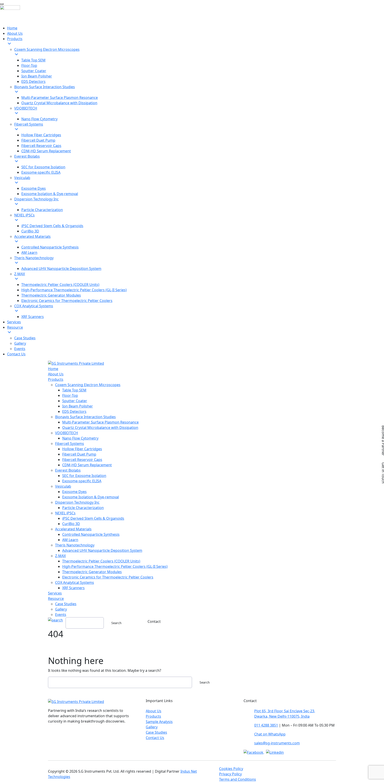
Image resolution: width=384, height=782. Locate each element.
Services (55, 593)
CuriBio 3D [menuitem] (30, 231)
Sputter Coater (74, 400)
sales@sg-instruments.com (277, 743)
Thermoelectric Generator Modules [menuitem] (51, 295)
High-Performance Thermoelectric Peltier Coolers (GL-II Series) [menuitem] (74, 289)
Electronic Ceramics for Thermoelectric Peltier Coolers (107, 577)
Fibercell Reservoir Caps (82, 459)
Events (60, 614)
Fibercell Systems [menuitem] (28, 124)
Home (53, 368)
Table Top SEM (74, 390)
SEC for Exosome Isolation (84, 475)
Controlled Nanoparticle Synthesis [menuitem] (50, 247)
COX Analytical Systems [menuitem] (33, 305)
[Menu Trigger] (2, 4)
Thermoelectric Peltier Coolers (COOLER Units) (101, 561)
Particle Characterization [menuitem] (42, 209)
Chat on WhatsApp (270, 734)
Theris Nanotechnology (74, 545)
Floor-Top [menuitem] (29, 65)
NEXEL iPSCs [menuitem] (24, 215)
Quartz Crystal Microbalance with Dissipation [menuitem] (59, 102)
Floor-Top (70, 395)
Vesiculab (63, 486)
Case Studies (65, 603)
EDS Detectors (74, 411)
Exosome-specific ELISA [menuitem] (40, 172)
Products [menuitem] (14, 38)
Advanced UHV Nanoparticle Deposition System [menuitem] (61, 268)
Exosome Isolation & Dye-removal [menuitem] (49, 193)
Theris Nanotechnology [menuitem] (34, 257)
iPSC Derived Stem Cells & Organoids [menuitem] (52, 225)
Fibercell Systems (69, 443)
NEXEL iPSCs (65, 513)
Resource (56, 598)
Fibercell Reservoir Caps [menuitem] (41, 145)
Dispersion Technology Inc (77, 502)
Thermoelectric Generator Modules (92, 571)
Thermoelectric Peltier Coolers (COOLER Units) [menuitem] (60, 284)
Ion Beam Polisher (77, 406)
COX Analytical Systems (74, 582)
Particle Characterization (83, 507)
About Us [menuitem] (15, 33)
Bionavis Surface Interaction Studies (85, 416)
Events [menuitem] (19, 348)
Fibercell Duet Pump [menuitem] (38, 140)
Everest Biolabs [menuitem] (27, 156)
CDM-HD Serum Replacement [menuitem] (46, 151)
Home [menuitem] (12, 28)
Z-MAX (60, 555)
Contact (154, 621)
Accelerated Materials (73, 529)
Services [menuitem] (14, 322)
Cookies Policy (231, 768)
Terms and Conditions (237, 779)
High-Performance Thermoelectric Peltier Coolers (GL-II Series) (115, 566)
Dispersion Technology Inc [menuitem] (36, 199)
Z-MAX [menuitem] (19, 273)
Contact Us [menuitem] (16, 354)
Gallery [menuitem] (20, 343)
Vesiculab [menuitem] (22, 177)
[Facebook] (254, 751)
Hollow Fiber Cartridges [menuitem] (41, 134)
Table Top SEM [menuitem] (33, 60)
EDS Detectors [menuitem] (33, 81)
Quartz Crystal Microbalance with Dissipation (100, 427)
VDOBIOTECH (66, 432)
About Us (56, 374)
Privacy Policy (230, 774)
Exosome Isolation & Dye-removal (90, 497)
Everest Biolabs (68, 470)
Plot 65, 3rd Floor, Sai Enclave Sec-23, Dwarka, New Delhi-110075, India (284, 714)
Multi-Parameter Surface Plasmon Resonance (100, 422)
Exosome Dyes (74, 491)
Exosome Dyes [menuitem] (33, 188)
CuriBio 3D (71, 523)
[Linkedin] (275, 751)
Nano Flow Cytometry (80, 438)
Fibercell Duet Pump (79, 454)
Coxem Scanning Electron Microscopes (87, 384)
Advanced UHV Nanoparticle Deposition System (102, 550)
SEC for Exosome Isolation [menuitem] (43, 167)
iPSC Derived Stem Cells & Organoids (93, 518)
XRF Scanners (73, 587)
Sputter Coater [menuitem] (33, 70)
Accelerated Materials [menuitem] (32, 236)
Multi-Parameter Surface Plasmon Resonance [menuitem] (59, 97)
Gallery (61, 609)
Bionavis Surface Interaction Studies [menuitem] (44, 86)
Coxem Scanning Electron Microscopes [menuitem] (47, 49)
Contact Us (155, 737)
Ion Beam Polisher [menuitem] (36, 76)
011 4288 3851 (266, 725)
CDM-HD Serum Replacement (87, 464)
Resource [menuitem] (15, 327)
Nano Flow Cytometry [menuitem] (39, 118)
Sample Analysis (159, 721)
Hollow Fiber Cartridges (82, 448)
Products (55, 379)
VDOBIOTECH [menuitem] (25, 108)
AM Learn (70, 539)
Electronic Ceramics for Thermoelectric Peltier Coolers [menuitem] (66, 300)
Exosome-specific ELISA (81, 481)
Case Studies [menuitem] (25, 338)
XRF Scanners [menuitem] (32, 316)
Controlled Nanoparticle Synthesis (91, 534)
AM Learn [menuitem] (29, 252)
